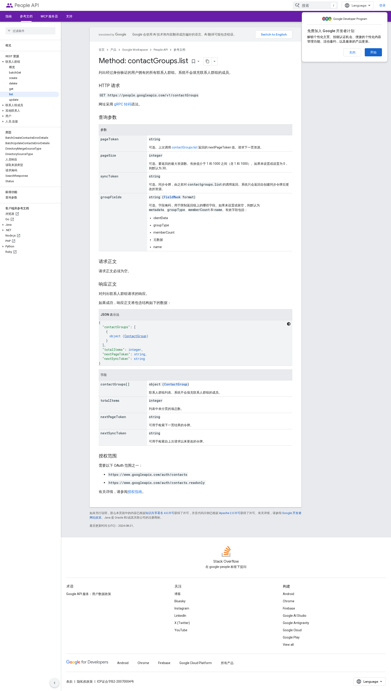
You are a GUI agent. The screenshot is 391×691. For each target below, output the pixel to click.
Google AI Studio (294, 615)
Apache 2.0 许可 (229, 513)
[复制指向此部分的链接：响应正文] (121, 284)
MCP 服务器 (49, 16)
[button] (29, 62)
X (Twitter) (182, 623)
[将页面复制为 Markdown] (207, 61)
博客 (177, 594)
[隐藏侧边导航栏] (54, 682)
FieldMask (172, 197)
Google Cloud (292, 630)
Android (288, 594)
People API (26, 5)
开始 (373, 52)
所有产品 (227, 663)
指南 (8, 16)
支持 (69, 16)
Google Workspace (135, 49)
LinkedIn (180, 615)
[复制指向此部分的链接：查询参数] (121, 117)
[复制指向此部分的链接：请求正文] (121, 262)
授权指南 (135, 492)
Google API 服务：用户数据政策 (88, 594)
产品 (113, 49)
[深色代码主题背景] (288, 324)
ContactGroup (135, 336)
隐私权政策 (85, 681)
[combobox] (315, 5)
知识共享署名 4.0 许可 (159, 513)
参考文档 (26, 16)
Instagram (181, 608)
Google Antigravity (296, 623)
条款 (69, 681)
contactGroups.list (185, 147)
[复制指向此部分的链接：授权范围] (121, 456)
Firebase (289, 608)
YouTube (180, 630)
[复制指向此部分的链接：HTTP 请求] (124, 86)
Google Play (291, 637)
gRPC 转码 (122, 104)
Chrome (288, 601)
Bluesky (180, 601)
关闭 (352, 52)
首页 (102, 49)
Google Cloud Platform (195, 663)
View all (288, 644)
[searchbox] (30, 30)
